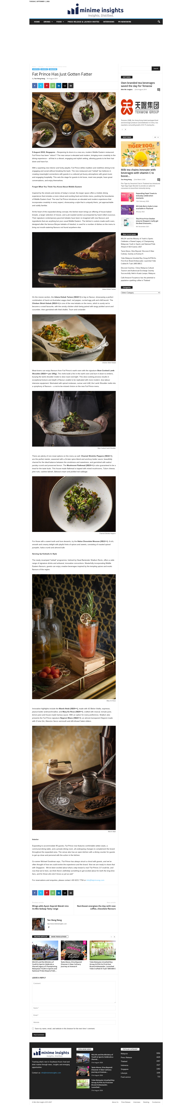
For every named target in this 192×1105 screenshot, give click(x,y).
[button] (159, 22)
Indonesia (124, 1065)
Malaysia (124, 1054)
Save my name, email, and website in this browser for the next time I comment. (65, 1029)
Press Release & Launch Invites (83, 21)
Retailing (146, 1102)
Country (44, 69)
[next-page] (114, 936)
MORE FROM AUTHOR (58, 937)
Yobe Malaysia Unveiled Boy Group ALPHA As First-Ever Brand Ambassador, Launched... (102, 1083)
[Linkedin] (58, 85)
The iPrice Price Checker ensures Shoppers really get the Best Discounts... (147, 220)
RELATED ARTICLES (40, 937)
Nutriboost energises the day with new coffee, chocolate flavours (96, 907)
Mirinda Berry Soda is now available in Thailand (147, 207)
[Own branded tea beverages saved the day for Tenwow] (140, 105)
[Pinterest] (46, 85)
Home (37, 21)
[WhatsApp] (52, 85)
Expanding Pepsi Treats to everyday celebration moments (146, 195)
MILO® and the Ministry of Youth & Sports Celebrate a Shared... (102, 1056)
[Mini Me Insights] (96, 10)
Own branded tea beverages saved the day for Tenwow (138, 84)
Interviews (108, 21)
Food (59, 21)
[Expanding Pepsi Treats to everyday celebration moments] (127, 197)
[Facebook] (34, 85)
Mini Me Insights (126, 89)
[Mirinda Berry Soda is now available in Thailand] (127, 210)
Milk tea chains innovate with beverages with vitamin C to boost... (138, 173)
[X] (40, 85)
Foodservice (156, 1102)
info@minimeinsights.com (51, 1073)
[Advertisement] (96, 44)
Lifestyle (40, 66)
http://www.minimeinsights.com (57, 924)
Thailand (124, 1061)
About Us (115, 1102)
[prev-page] (111, 936)
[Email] (64, 85)
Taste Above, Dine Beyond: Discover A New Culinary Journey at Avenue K (71, 964)
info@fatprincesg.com (95, 880)
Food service (126, 1077)
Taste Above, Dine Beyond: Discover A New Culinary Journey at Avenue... (102, 1069)
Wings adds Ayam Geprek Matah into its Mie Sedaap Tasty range (50, 907)
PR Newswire (124, 21)
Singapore (53, 69)
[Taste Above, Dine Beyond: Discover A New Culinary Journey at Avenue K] (74, 950)
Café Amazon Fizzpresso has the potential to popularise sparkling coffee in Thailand (138, 279)
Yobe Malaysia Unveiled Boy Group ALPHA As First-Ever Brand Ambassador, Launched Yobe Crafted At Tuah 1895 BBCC (103, 965)
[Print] (70, 85)
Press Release (126, 1057)
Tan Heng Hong (39, 78)
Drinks (47, 21)
